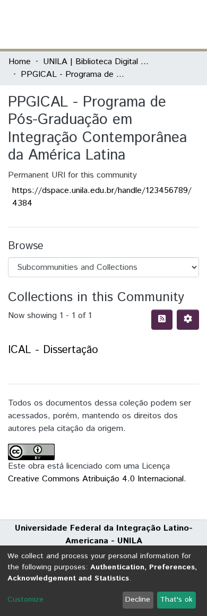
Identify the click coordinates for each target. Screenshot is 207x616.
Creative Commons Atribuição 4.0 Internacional (96, 479)
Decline (137, 599)
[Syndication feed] (161, 320)
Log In (158, 24)
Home (19, 62)
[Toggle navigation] (192, 24)
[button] (136, 24)
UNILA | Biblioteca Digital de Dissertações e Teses (96, 62)
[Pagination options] (188, 320)
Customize (25, 599)
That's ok (176, 599)
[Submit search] (121, 24)
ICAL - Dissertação (53, 350)
